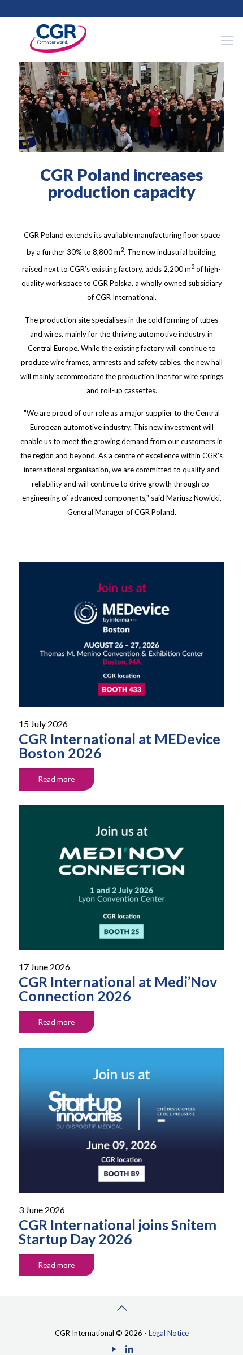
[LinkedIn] (129, 1349)
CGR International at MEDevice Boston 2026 (119, 745)
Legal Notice (169, 1332)
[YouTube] (114, 1349)
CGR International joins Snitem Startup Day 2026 (117, 1231)
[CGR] (58, 49)
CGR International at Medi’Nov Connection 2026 (118, 988)
